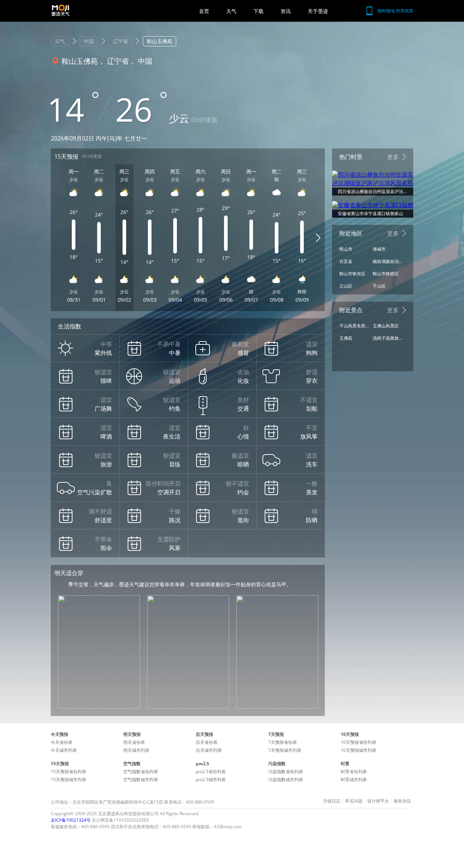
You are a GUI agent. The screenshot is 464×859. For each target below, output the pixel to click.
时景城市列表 (354, 779)
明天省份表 (134, 742)
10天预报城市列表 (358, 750)
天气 (231, 11)
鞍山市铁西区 (386, 274)
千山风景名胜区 (354, 326)
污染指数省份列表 (285, 771)
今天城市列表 (64, 750)
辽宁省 (120, 41)
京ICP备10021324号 (71, 820)
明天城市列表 (136, 750)
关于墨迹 (318, 11)
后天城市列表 (209, 750)
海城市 (379, 249)
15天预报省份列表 (68, 771)
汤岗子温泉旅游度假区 (387, 338)
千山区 (379, 286)
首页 (204, 11)
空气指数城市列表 (140, 779)
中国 (89, 41)
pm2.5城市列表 (211, 779)
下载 (258, 11)
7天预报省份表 (282, 742)
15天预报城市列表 (68, 779)
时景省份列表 (354, 771)
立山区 (345, 286)
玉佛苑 (345, 338)
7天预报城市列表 (284, 750)
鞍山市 (345, 249)
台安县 (345, 261)
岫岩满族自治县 (387, 261)
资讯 (286, 11)
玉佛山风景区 (386, 326)
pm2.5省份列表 (211, 771)
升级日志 (331, 801)
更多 (393, 157)
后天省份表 (207, 742)
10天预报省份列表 (358, 742)
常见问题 (353, 801)
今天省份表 (61, 742)
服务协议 (402, 801)
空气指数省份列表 (140, 771)
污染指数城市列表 (285, 779)
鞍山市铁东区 (352, 274)
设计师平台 (378, 801)
